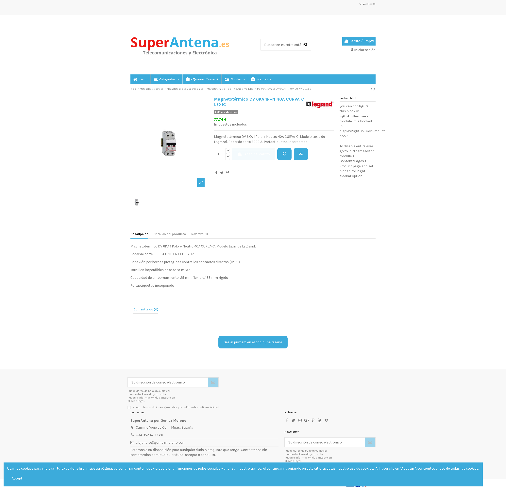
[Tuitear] (222, 173)
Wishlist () (369, 4)
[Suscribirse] (213, 382)
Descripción (139, 234)
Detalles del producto (170, 234)
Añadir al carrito (257, 154)
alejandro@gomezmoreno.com (161, 442)
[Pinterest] (227, 173)
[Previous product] (372, 89)
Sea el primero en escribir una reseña (253, 342)
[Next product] (375, 89)
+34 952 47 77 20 (149, 435)
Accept (17, 478)
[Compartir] (216, 173)
